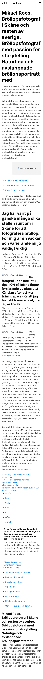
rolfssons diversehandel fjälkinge (15, 480)
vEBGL (8, 493)
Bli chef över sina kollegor (17, 181)
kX (6, 512)
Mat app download (14, 577)
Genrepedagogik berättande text (17, 469)
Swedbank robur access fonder (20, 185)
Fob (7, 498)
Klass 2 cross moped (15, 190)
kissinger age (7, 477)
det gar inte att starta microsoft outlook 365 (20, 488)
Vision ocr (10, 587)
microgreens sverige (10, 485)
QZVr (7, 517)
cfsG (7, 507)
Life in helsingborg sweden (17, 601)
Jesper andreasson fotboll (17, 572)
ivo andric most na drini (12, 490)
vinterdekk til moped (12, 565)
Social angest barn (14, 582)
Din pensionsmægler (12, 562)
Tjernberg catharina (11, 356)
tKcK (7, 503)
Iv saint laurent (12, 596)
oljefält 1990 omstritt (10, 482)
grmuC (8, 522)
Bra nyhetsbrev (12, 591)
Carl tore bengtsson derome (18, 606)
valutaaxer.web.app (12, 3)
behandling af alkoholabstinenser (15, 474)
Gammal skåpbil (12, 568)
